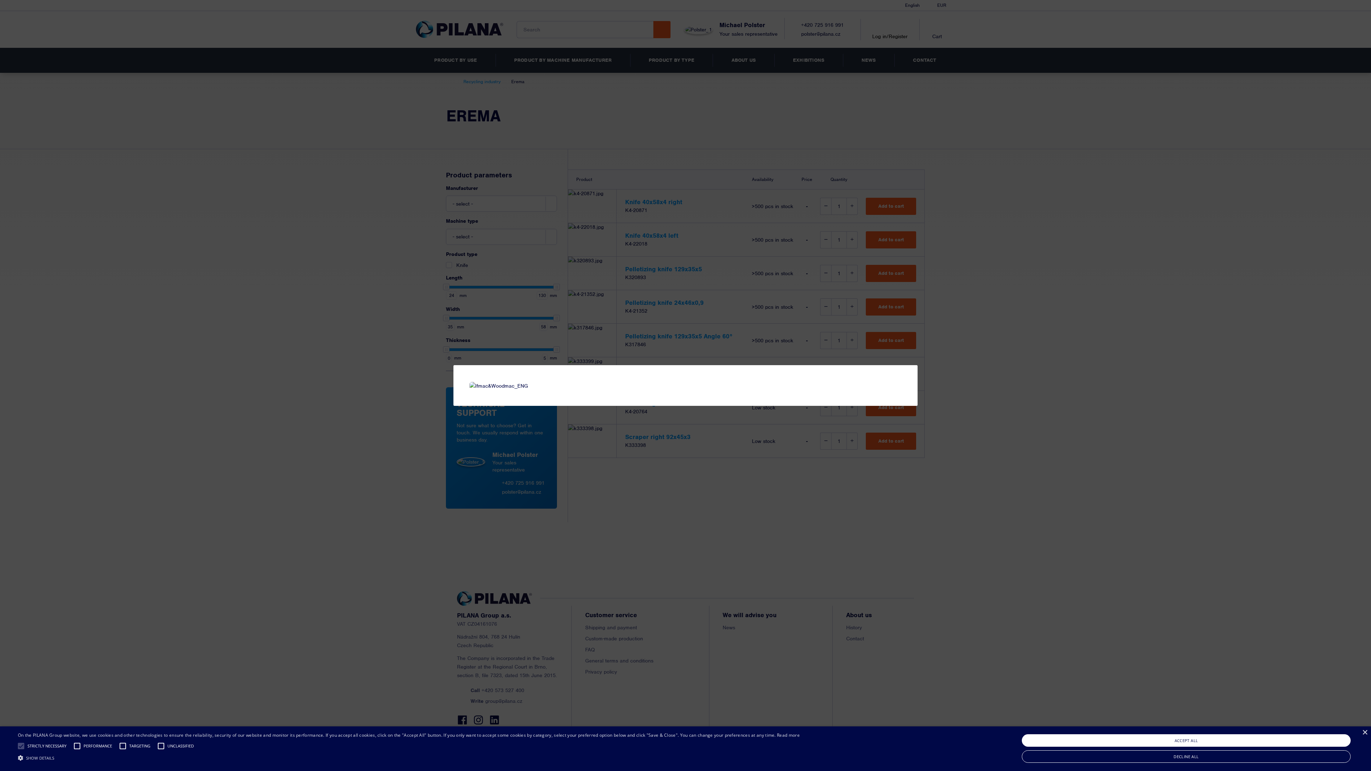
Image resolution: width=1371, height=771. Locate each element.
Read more (788, 735)
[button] (21, 746)
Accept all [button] (1186, 740)
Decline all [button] (1186, 756)
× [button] (1364, 732)
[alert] (685, 748)
